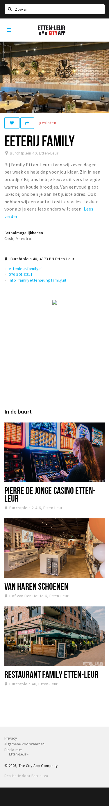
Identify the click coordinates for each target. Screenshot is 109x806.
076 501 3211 (21, 274)
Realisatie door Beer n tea (26, 775)
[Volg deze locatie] (11, 123)
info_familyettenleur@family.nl (37, 280)
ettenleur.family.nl (25, 268)
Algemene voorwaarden (24, 744)
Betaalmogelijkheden (23, 232)
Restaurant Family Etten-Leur (51, 674)
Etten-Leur (18, 754)
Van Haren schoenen (36, 586)
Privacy (10, 738)
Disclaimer (13, 749)
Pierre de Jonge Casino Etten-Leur (50, 494)
